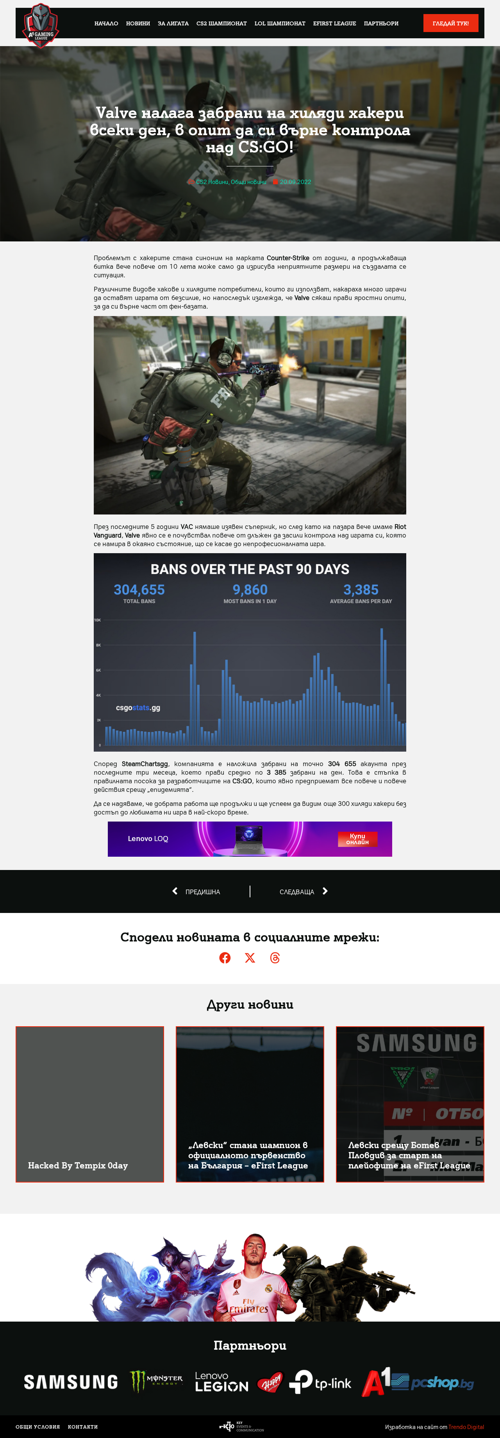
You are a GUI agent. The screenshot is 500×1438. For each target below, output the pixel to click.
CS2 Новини (212, 181)
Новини (138, 23)
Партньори (381, 23)
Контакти (83, 1427)
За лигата (173, 23)
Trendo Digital (466, 1426)
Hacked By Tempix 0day (78, 1164)
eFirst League (334, 23)
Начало (106, 23)
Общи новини (248, 181)
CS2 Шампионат (221, 23)
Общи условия (38, 1427)
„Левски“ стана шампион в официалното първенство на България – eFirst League (248, 1154)
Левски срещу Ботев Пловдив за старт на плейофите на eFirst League (409, 1154)
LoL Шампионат (280, 23)
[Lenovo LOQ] (250, 854)
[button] (225, 957)
